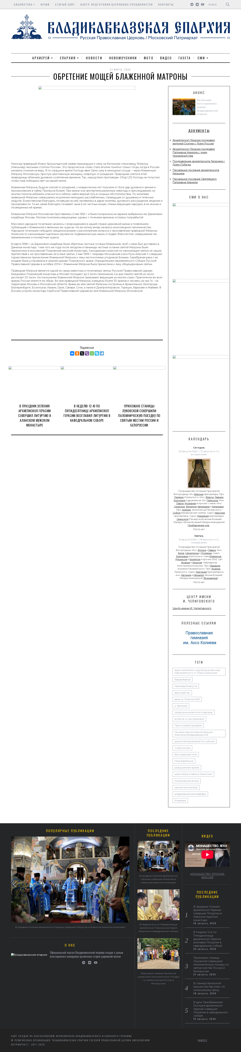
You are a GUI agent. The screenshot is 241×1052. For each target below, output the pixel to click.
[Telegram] (102, 353)
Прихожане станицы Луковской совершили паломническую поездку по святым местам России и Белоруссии (139, 415)
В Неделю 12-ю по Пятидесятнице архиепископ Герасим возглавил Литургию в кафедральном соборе (87, 413)
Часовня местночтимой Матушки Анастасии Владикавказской (193, 733)
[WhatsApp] (92, 353)
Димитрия (203, 516)
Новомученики (123, 58)
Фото (148, 58)
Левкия (219, 497)
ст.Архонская (182, 748)
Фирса (210, 497)
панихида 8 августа (185, 686)
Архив (45, 4)
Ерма (181, 553)
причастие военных (186, 787)
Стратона (179, 506)
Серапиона (192, 553)
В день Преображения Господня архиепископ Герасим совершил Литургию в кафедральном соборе (210, 1009)
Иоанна (185, 562)
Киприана (218, 506)
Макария (215, 565)
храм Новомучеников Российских (194, 741)
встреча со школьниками (189, 719)
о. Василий (180, 705)
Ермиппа (195, 559)
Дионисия (181, 559)
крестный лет (182, 692)
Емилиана (182, 556)
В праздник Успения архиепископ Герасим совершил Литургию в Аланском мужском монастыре (34, 415)
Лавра (212, 550)
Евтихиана (204, 506)
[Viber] (87, 353)
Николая (220, 512)
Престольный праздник (188, 725)
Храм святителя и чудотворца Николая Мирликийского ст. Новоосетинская (197, 671)
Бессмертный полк (185, 754)
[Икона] (199, 488)
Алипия (186, 509)
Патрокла (212, 500)
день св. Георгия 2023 (187, 699)
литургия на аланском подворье (193, 712)
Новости (94, 58)
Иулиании (190, 503)
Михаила (199, 575)
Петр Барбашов (183, 761)
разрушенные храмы (186, 767)
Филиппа (191, 506)
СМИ (201, 58)
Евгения (186, 575)
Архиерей (41, 58)
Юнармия (180, 800)
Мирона (198, 494)
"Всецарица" (210, 578)
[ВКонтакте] (72, 353)
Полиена (206, 553)
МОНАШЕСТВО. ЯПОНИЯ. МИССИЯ (207, 875)
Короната (179, 500)
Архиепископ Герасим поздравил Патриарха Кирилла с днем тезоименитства (194, 152)
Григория (201, 572)
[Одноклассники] (77, 353)
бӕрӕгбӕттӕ (182, 679)
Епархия (68, 58)
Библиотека (23, 4)
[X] (82, 353)
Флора (202, 550)
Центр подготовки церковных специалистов (116, 4)
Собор (177, 512)
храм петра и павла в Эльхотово (193, 774)
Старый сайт (65, 4)
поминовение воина (186, 781)
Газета (185, 58)
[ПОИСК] (227, 4)
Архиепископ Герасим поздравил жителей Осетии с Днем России (194, 142)
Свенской (182, 519)
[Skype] (97, 353)
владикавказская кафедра (190, 794)
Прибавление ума (198, 525)
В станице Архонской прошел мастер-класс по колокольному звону (209, 987)
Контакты (166, 4)
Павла (180, 503)
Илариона (215, 556)
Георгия (197, 562)
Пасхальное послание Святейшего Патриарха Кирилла (195, 180)
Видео (166, 58)
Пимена (178, 497)
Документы (199, 130)
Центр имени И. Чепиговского (192, 608)
